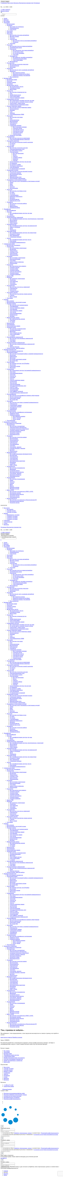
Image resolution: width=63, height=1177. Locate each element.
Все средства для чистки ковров (18, 437)
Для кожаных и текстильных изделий (16, 179)
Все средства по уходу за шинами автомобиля (22, 70)
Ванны (15, 154)
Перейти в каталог (17, 1037)
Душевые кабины (17, 157)
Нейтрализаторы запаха (13, 317)
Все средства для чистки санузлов (19, 147)
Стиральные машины (15, 172)
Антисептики (10, 246)
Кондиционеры (14, 121)
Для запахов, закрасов (15, 447)
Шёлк (11, 484)
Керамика (12, 198)
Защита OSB (10, 275)
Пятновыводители (15, 434)
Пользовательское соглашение (12, 1097)
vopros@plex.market (9, 1086)
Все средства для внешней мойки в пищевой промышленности (26, 353)
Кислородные (13, 455)
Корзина (6, 1173)
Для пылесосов (14, 441)
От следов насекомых (18, 53)
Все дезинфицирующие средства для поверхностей (23, 225)
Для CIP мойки (11, 362)
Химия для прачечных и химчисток (13, 1060)
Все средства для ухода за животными (20, 138)
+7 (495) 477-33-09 (8, 1085)
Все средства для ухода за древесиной (20, 287)
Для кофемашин (14, 306)
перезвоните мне (5, 1136)
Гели (11, 93)
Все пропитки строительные (17, 278)
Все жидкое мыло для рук (16, 86)
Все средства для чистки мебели (18, 203)
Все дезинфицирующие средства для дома (21, 213)
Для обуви (12, 320)
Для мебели (10, 202)
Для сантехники (14, 152)
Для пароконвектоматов (16, 373)
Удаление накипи (11, 82)
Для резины (10, 68)
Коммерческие (13, 314)
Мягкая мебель (14, 206)
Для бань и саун (14, 252)
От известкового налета (16, 150)
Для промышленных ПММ (17, 114)
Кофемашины (13, 175)
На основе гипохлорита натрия (18, 359)
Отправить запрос (5, 1151)
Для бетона (13, 280)
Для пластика (13, 39)
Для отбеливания (14, 167)
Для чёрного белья (18, 132)
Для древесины (14, 281)
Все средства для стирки (16, 117)
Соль (11, 111)
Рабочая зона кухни (15, 200)
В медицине (13, 241)
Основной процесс (15, 470)
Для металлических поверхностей (16, 342)
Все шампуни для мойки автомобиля (22, 57)
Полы (11, 228)
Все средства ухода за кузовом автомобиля (21, 46)
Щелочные (13, 67)
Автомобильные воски (16, 47)
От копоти (12, 143)
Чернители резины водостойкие (21, 74)
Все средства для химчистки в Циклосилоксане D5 (23, 499)
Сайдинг (12, 295)
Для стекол (13, 371)
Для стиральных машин (16, 310)
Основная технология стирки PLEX (19, 429)
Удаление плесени (14, 267)
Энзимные (12, 463)
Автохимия (7, 22)
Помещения (13, 230)
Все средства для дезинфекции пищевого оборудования (24, 395)
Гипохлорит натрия (15, 366)
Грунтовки (9, 256)
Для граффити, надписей (16, 391)
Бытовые (12, 316)
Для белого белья (17, 128)
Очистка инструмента (15, 271)
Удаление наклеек (14, 270)
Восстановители (14, 76)
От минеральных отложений (17, 168)
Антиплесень (13, 381)
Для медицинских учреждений (15, 217)
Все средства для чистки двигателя (19, 64)
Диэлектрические (14, 65)
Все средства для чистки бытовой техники (21, 171)
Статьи (5, 523)
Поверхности (13, 221)
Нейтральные (13, 356)
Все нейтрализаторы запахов (17, 319)
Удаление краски (14, 273)
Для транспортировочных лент (18, 385)
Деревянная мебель (15, 207)
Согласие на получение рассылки (12, 1096)
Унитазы (15, 160)
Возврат (6, 513)
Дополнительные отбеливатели (18, 427)
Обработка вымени (15, 415)
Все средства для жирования (17, 479)
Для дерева (13, 260)
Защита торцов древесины (17, 262)
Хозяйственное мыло (15, 95)
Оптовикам (37, 3)
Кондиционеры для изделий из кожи (16, 302)
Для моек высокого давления (17, 448)
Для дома (9, 211)
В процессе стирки (15, 234)
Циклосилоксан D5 (12, 498)
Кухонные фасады (14, 199)
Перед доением (17, 417)
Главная (6, 1171)
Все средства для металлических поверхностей (22, 344)
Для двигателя (10, 63)
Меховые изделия (14, 488)
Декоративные (13, 250)
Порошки (12, 110)
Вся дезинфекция (11, 210)
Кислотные (13, 355)
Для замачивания (14, 444)
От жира (12, 192)
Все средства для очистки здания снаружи (21, 294)
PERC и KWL (13, 465)
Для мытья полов (11, 327)
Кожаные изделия (14, 487)
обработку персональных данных (23, 1133)
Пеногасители (10, 323)
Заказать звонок (5, 11)
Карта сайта (7, 1062)
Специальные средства (13, 99)
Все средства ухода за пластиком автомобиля (24, 40)
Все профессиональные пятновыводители (21, 454)
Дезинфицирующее (15, 88)
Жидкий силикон (14, 36)
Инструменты (13, 220)
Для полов (9, 81)
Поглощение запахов (15, 493)
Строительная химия (9, 243)
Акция (5, 18)
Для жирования (11, 477)
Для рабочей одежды (18, 129)
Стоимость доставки (12, 516)
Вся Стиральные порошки (20, 127)
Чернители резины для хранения (21, 75)
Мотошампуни (14, 61)
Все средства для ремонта (13, 245)
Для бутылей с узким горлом (17, 103)
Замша (11, 182)
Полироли (15, 42)
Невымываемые (14, 255)
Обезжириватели (14, 28)
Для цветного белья (18, 131)
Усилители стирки (14, 433)
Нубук (11, 185)
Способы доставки (12, 512)
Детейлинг (9, 25)
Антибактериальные (15, 330)
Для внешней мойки (12, 352)
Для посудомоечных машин (17, 97)
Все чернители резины (19, 72)
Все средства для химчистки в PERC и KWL (21, 491)
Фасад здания (13, 296)
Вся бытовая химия (12, 79)
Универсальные (17, 134)
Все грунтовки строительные (17, 257)
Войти (5, 1175)
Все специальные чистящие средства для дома (22, 100)
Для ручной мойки (18, 60)
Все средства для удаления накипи (19, 305)
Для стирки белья (11, 231)
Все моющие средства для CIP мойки (19, 363)
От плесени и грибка (15, 164)
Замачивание (13, 409)
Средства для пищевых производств (13, 1059)
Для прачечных (11, 424)
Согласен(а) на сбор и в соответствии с (30, 1133)
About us (6, 1074)
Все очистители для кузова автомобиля (23, 50)
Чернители (13, 71)
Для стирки (10, 115)
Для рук (9, 238)
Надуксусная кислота (15, 397)
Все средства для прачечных (17, 426)
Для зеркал (13, 339)
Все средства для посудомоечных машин (20, 107)
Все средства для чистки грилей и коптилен (21, 142)
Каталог (5, 1)
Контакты (16, 3)
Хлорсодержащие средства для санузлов (20, 161)
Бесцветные (13, 249)
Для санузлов (10, 146)
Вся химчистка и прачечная (14, 423)
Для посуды (10, 90)
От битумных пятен (18, 51)
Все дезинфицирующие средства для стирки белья (23, 232)
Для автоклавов (14, 390)
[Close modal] (2, 1126)
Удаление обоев (14, 268)
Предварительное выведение (17, 461)
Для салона (10, 33)
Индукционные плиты (16, 174)
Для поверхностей (11, 224)
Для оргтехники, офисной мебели (16, 348)
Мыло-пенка (13, 89)
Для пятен (12, 445)
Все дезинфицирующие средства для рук (20, 239)
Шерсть (12, 486)
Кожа (11, 184)
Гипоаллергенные (14, 120)
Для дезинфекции (11, 394)
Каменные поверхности (16, 196)
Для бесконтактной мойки (20, 58)
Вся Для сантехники (18, 153)
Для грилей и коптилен (13, 140)
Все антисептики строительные (18, 248)
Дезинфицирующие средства (11, 1055)
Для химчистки (14, 459)
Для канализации (14, 388)
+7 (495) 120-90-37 (5, 9)
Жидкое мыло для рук (12, 85)
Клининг (6, 299)
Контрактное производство (26, 3)
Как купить (10, 3)
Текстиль (12, 186)
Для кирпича (13, 284)
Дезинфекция (7, 209)
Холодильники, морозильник (17, 178)
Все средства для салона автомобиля (19, 35)
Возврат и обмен (8, 1071)
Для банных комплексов (16, 166)
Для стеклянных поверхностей (15, 337)
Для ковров (10, 83)
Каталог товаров (5, 534)
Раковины (15, 159)
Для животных (11, 136)
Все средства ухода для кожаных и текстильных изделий (25, 181)
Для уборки (10, 298)
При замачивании (14, 235)
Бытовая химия (8, 78)
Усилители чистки (14, 495)
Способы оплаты (11, 510)
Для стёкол (9, 32)
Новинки (6, 19)
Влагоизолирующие (15, 259)
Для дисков (10, 31)
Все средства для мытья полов (18, 328)
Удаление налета (14, 291)
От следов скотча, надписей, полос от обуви (21, 102)
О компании (4, 3)
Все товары (7, 21)
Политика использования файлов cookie (14, 1093)
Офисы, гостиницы (15, 227)
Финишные (13, 462)
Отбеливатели (13, 122)
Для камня (12, 282)
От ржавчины (13, 163)
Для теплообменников (16, 313)
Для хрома (15, 54)
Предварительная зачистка (17, 472)
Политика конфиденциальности (12, 1099)
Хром (11, 345)
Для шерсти (13, 124)
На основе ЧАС (14, 360)
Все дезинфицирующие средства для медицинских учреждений (26, 218)
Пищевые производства (10, 349)
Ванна (11, 214)
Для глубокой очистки (16, 333)
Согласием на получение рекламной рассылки (46, 1134)
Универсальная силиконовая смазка (19, 104)
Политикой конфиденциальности (50, 1133)
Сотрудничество (8, 521)
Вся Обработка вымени (19, 416)
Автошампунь (13, 56)
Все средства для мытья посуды (18, 92)
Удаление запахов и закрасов (17, 430)
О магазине (7, 520)
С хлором (12, 335)
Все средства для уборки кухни (18, 191)
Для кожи (12, 37)
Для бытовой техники (12, 170)
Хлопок (12, 483)
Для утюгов (13, 312)
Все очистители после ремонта (18, 266)
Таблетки (12, 113)
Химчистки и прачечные (10, 422)
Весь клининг (10, 300)
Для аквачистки (14, 456)
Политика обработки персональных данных (15, 1094)
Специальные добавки (16, 405)
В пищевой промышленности (17, 242)
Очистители (13, 29)
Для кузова (10, 44)
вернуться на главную (6, 1037)
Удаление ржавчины (15, 274)
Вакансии (6, 1078)
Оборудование (13, 223)
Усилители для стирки (16, 135)
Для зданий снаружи (12, 292)
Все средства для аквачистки (17, 467)
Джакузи (15, 156)
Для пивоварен (11, 324)
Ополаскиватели (14, 108)
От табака (12, 321)
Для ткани (12, 43)
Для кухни (9, 189)
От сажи (12, 145)
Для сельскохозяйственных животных (20, 139)
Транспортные (13, 253)
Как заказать (10, 509)
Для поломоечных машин (13, 326)
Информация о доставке (13, 514)
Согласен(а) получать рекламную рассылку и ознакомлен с (30, 1134)
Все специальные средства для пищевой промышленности (25, 370)
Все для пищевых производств (15, 351)
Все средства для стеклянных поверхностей (21, 338)
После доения (16, 419)
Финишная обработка (15, 431)
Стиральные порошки (15, 125)
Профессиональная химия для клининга (14, 1057)
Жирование (13, 469)
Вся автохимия (11, 24)
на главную (4, 1158)
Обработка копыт (14, 413)
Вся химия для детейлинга (17, 26)
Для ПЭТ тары (14, 387)
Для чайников (13, 309)
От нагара (12, 193)
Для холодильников (15, 384)
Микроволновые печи (15, 177)
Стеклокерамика (14, 195)
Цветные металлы (14, 346)
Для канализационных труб (17, 149)
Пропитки (9, 277)
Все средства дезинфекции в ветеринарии (21, 412)
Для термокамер (11, 420)
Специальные (10, 369)
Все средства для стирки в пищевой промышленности (24, 402)
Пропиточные (13, 263)
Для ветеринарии (11, 410)
